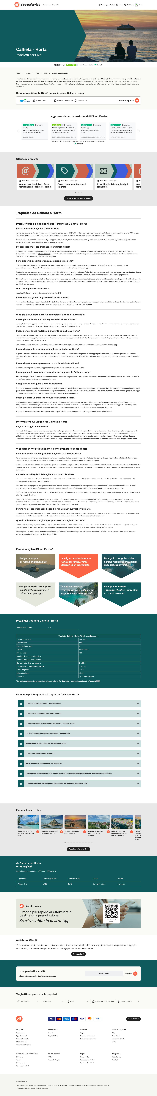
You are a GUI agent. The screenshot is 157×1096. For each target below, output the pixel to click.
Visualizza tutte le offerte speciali (78, 198)
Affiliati (50, 1057)
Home (18, 73)
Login (82, 1033)
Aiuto (114, 1042)
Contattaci (115, 1036)
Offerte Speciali (44, 254)
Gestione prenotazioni (87, 1036)
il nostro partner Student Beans (128, 272)
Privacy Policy (85, 1057)
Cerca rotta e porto (22, 1039)
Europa (28, 73)
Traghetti (115, 1060)
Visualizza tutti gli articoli (78, 849)
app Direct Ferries (105, 488)
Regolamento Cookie (87, 1060)
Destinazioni (20, 1033)
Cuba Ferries (116, 1057)
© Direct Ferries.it (21, 1081)
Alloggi (50, 1033)
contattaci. (107, 1085)
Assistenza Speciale (70, 393)
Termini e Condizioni (87, 1063)
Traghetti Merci (53, 1036)
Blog (113, 1033)
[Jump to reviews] (78, 65)
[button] (79, 703)
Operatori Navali (21, 1036)
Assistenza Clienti (118, 1039)
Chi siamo (19, 1057)
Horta (45, 73)
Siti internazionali (21, 1063)
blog (90, 304)
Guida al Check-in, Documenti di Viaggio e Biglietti (52, 439)
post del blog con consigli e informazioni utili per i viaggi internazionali (109, 439)
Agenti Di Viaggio (54, 1060)
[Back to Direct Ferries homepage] (27, 5)
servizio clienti (106, 391)
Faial (37, 73)
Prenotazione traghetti (23, 1045)
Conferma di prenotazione (88, 1039)
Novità (18, 1060)
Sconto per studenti (22, 1066)
